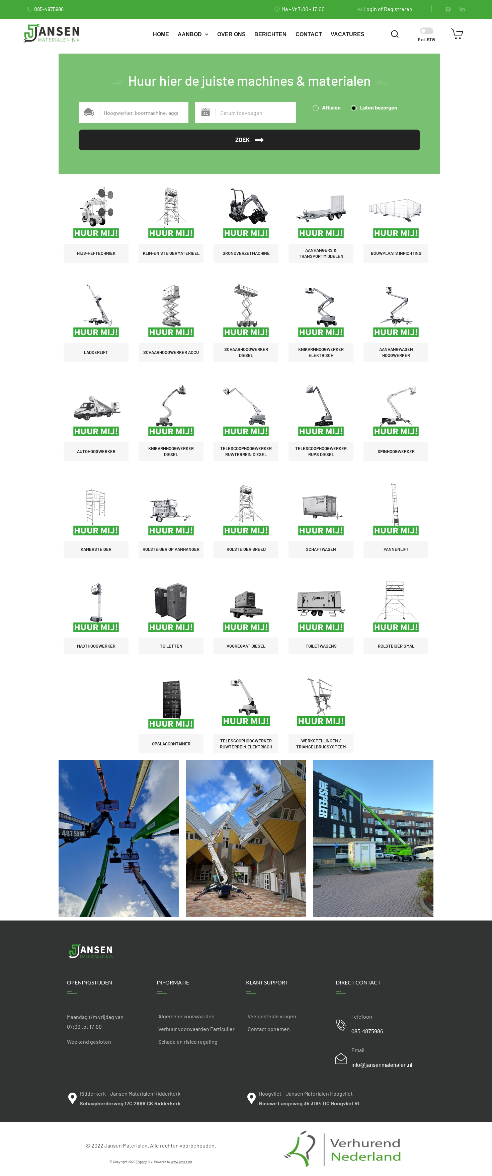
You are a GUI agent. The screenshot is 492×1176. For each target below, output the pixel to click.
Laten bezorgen (378, 107)
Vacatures (347, 34)
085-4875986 (49, 9)
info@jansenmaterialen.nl (381, 1065)
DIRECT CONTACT (358, 982)
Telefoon (361, 1016)
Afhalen (331, 107)
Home (161, 34)
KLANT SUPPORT (267, 982)
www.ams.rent (181, 1162)
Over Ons (231, 34)
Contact (309, 34)
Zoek (242, 139)
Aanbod (190, 34)
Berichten (270, 34)
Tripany (141, 1162)
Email (357, 1050)
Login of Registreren (387, 9)
